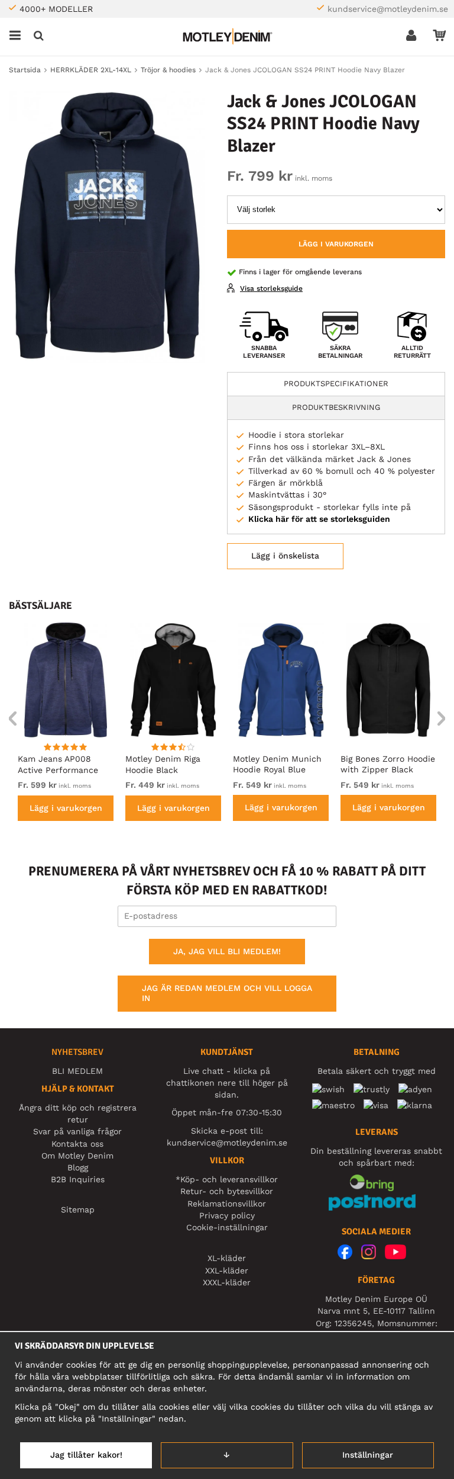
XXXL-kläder (227, 1282)
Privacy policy (227, 1215)
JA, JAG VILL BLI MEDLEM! (227, 951)
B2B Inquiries (78, 1179)
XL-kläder (226, 1258)
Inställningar (367, 1454)
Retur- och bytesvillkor (226, 1191)
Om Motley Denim (77, 1155)
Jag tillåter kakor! (86, 1454)
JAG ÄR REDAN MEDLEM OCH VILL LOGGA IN (227, 993)
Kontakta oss (77, 1143)
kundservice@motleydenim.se (387, 9)
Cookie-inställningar (227, 1227)
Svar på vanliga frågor (77, 1131)
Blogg (77, 1167)
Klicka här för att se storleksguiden (319, 519)
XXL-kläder (226, 1270)
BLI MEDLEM (77, 1071)
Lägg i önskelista (285, 555)
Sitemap (78, 1209)
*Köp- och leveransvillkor (227, 1179)
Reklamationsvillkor (226, 1203)
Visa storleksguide (271, 288)
